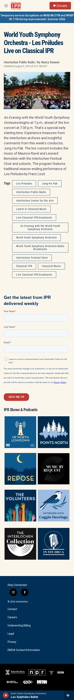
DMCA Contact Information (24, 650)
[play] (5, 695)
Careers (12, 617)
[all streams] (69, 695)
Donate (62, 5)
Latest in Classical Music (31, 209)
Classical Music (51, 266)
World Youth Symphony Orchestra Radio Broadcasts (40, 248)
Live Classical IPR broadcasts (34, 217)
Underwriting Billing (19, 625)
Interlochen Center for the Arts (35, 200)
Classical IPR (24, 266)
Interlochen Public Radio (31, 192)
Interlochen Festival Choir (32, 257)
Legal (11, 633)
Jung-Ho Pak (49, 183)
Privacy (12, 641)
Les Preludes (24, 183)
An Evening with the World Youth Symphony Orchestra (40, 227)
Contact (12, 609)
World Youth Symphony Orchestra (36, 237)
